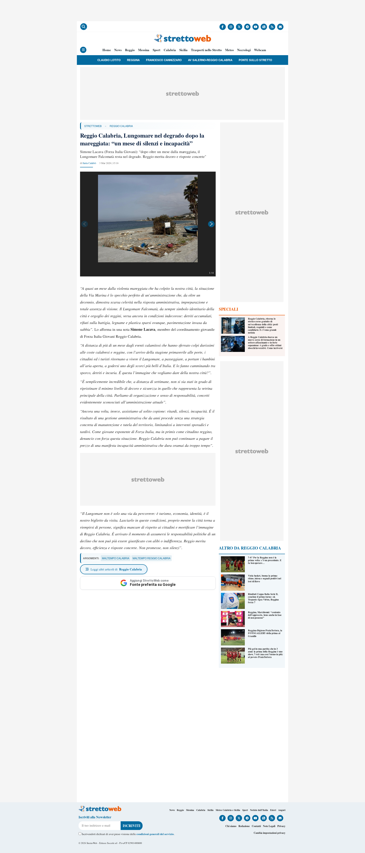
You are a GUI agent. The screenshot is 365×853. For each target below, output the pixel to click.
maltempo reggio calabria (151, 558)
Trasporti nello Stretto (206, 50)
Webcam (260, 50)
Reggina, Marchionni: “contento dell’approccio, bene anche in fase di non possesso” (265, 615)
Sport (156, 50)
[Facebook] (222, 27)
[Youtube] (255, 27)
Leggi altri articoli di (116, 569)
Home (106, 50)
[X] (239, 27)
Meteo (229, 50)
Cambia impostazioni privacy (269, 833)
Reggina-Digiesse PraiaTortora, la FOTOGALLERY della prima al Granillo (265, 633)
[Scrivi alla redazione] (280, 27)
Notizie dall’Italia (259, 810)
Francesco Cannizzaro (164, 60)
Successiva (211, 224)
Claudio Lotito (109, 60)
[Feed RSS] (272, 27)
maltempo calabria (115, 558)
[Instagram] (231, 27)
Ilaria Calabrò (89, 163)
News (118, 50)
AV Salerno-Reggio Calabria (210, 60)
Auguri (281, 810)
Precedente (84, 224)
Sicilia (183, 50)
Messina (143, 50)
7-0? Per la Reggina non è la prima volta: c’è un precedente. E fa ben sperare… (264, 560)
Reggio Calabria (121, 126)
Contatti (256, 826)
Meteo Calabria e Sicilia (228, 810)
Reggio (130, 50)
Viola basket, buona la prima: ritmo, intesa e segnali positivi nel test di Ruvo (264, 578)
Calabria (170, 50)
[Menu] (83, 50)
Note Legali (269, 826)
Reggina (133, 60)
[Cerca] (83, 26)
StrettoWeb (93, 126)
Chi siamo (230, 826)
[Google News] (264, 27)
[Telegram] (247, 27)
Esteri (273, 810)
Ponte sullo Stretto (255, 60)
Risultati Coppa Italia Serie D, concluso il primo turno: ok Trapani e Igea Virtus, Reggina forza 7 (263, 598)
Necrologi (244, 50)
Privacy (281, 826)
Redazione (244, 826)
